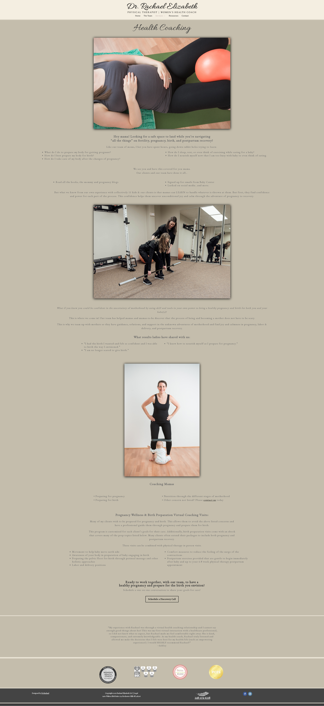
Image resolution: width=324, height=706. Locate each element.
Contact (185, 16)
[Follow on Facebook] (245, 694)
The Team (148, 16)
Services (159, 16)
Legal (136, 693)
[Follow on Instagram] (250, 694)
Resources (173, 16)
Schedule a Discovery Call (162, 599)
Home (137, 16)
